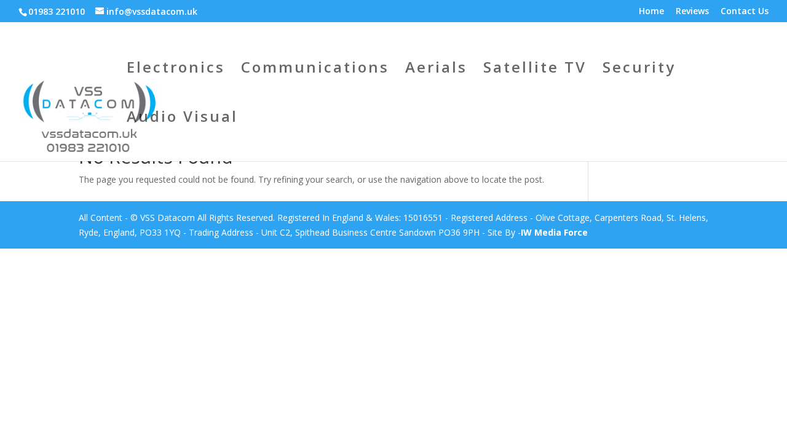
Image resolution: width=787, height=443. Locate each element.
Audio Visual (182, 119)
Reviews (692, 12)
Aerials (436, 70)
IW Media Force (554, 232)
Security (639, 70)
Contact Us (745, 12)
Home (651, 12)
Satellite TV (535, 70)
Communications (315, 70)
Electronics (176, 70)
